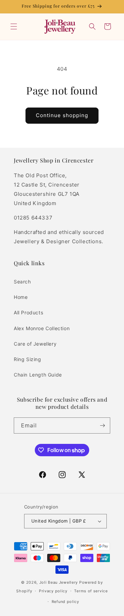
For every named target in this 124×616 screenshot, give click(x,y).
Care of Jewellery (35, 344)
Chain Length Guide (38, 375)
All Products (28, 312)
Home (21, 297)
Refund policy (65, 601)
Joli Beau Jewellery (58, 582)
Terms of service (90, 591)
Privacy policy (53, 591)
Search (22, 281)
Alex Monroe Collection (42, 328)
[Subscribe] (102, 425)
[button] (13, 26)
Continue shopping (62, 115)
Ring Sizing (27, 359)
